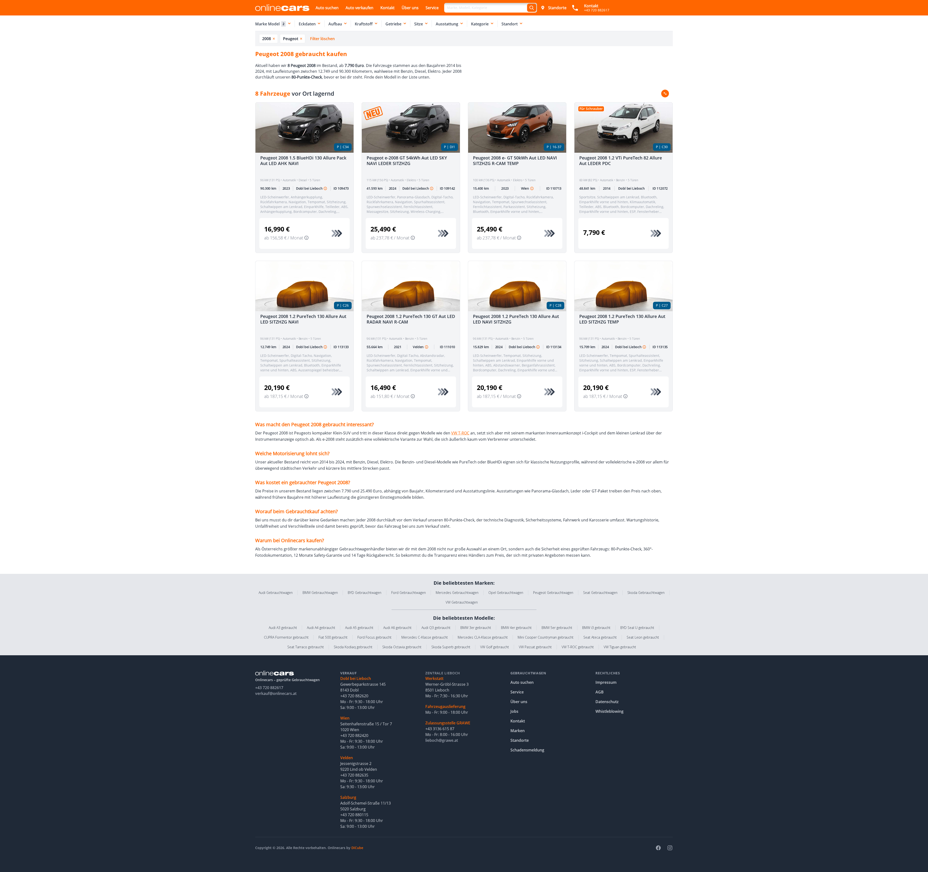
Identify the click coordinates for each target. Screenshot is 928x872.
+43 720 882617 (269, 687)
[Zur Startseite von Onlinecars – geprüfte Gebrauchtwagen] (282, 7)
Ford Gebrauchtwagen (408, 592)
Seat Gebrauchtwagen (600, 592)
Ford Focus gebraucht (374, 637)
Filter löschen (322, 38)
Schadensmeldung (527, 750)
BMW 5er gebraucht (557, 627)
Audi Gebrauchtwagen (276, 592)
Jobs (514, 711)
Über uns (410, 7)
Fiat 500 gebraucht (333, 637)
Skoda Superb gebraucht (450, 647)
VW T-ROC (460, 433)
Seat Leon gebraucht (643, 637)
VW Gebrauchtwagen (462, 602)
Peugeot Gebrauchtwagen (553, 592)
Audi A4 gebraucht (321, 627)
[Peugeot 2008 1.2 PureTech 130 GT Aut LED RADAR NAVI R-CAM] (411, 286)
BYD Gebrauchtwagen (364, 592)
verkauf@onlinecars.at (276, 693)
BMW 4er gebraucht (516, 627)
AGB (599, 692)
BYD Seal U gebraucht (637, 627)
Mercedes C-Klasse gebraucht (424, 637)
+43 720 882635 (354, 775)
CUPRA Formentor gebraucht (286, 637)
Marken (517, 730)
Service (432, 7)
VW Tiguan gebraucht (620, 647)
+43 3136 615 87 (439, 728)
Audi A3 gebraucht (283, 627)
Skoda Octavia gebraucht (401, 647)
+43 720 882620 (354, 696)
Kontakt (387, 7)
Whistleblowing (609, 711)
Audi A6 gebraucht (397, 627)
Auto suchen (327, 7)
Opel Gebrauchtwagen (505, 592)
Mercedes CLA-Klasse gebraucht (483, 637)
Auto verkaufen (359, 7)
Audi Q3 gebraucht (435, 627)
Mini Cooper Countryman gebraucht (545, 637)
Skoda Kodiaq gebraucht (353, 647)
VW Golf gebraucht (494, 647)
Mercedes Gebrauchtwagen (457, 592)
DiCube (357, 847)
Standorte (557, 7)
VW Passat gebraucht (535, 647)
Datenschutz (607, 701)
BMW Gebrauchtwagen (320, 592)
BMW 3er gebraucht (475, 627)
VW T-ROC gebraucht (578, 647)
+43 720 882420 (354, 735)
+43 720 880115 (354, 814)
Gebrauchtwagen (528, 673)
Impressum (605, 682)
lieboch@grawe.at (441, 740)
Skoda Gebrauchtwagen (646, 592)
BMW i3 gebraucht (596, 627)
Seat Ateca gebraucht (600, 637)
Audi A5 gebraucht (359, 627)
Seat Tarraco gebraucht (305, 647)
